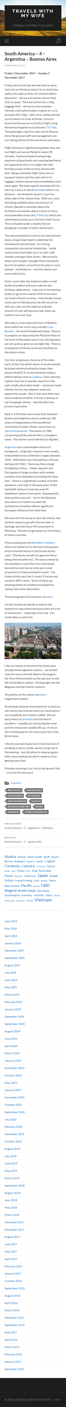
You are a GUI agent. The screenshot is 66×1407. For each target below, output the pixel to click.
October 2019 (13, 1141)
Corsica (50, 866)
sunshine (39, 895)
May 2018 (11, 1207)
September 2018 (15, 1185)
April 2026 (11, 935)
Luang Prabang (23, 880)
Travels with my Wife (33, 13)
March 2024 (12, 1053)
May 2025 (11, 987)
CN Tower (41, 866)
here (49, 596)
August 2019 (12, 1148)
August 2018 (12, 1192)
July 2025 (10, 972)
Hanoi (9, 876)
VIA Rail (30, 901)
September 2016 (15, 1288)
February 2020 (13, 1126)
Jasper (53, 876)
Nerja (52, 880)
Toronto (57, 895)
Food (34, 870)
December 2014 (14, 1369)
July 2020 (10, 1119)
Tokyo (48, 895)
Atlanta (21, 856)
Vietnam (43, 900)
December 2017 (14, 1222)
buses (40, 861)
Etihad (20, 870)
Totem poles (10, 901)
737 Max (51, 127)
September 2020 (15, 1112)
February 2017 (13, 1266)
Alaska (10, 856)
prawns (36, 886)
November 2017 (14, 1229)
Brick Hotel (38, 189)
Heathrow (18, 876)
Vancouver (20, 901)
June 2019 (11, 1163)
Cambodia (12, 866)
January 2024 (13, 1060)
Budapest (19, 861)
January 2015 (13, 1361)
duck (13, 871)
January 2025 (13, 1009)
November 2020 (14, 1097)
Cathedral (28, 866)
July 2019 (10, 1156)
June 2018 (11, 1200)
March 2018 (12, 1214)
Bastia (55, 856)
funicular (45, 870)
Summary (26, 895)
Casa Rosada (15, 795)
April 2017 (11, 1259)
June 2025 (11, 980)
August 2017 (12, 1236)
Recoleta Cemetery (43, 542)
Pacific (26, 885)
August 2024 (12, 1031)
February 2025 (13, 1002)
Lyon (36, 880)
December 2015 (14, 1317)
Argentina (11, 447)
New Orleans (12, 885)
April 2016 (11, 1303)
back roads (35, 857)
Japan (42, 875)
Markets (44, 881)
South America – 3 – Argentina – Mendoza (29, 826)
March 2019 (12, 1178)
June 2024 (11, 1038)
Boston (9, 861)
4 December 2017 (15, 65)
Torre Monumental (16, 430)
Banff (47, 856)
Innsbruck (30, 875)
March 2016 (12, 1310)
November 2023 (14, 1068)
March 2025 (12, 994)
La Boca (36, 376)
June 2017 (11, 1244)
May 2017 (11, 1251)
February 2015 (13, 1354)
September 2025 (15, 957)
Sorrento (27, 719)
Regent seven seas (20, 890)
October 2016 (13, 1280)
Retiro (39, 806)
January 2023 (13, 1090)
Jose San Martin (17, 801)
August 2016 (12, 1295)
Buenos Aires (34, 790)
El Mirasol (42, 215)
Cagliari (50, 861)
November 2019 (14, 1134)
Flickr (28, 871)
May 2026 (11, 928)
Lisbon (9, 880)
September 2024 (15, 1023)
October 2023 (13, 1075)
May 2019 (11, 1170)
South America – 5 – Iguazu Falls (23, 840)
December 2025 (14, 950)
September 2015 (15, 1325)
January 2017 (13, 1273)
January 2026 (13, 943)
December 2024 (14, 1016)
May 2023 (11, 1082)
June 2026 (11, 921)
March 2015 (12, 1347)
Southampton (12, 895)
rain (45, 885)
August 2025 (12, 965)
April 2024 (11, 1046)
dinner (7, 871)
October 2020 (13, 1104)
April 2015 (11, 1339)
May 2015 (11, 1332)
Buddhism (31, 861)
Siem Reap (43, 890)
